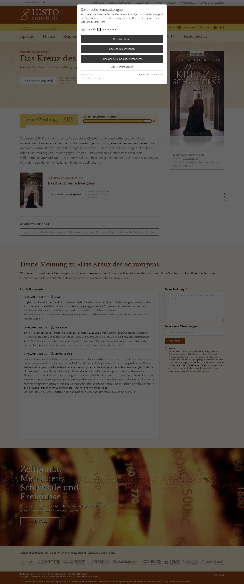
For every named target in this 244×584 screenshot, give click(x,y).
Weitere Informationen (122, 66)
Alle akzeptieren (122, 39)
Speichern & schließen (122, 49)
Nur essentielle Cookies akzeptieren (122, 59)
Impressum (143, 74)
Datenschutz (157, 74)
